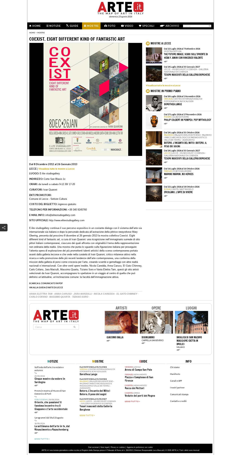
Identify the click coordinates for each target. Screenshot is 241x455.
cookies (122, 447)
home (32, 32)
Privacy (114, 447)
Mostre (93, 25)
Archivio (172, 25)
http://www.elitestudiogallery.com (67, 220)
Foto (111, 25)
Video (129, 25)
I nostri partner (177, 387)
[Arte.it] (120, 7)
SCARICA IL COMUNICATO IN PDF (46, 283)
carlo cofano (38, 297)
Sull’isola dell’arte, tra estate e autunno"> (49, 375)
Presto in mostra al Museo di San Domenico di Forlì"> (51, 400)
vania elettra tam (41, 294)
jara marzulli (82, 294)
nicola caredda (104, 294)
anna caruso (63, 294)
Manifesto (175, 374)
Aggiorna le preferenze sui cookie (140, 447)
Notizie (55, 25)
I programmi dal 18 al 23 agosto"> (52, 423)
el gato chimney (127, 294)
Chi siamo (174, 367)
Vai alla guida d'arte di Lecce (46, 287)
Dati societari (93, 447)
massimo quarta (60, 297)
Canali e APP (176, 381)
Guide (74, 25)
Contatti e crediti (178, 401)
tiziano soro (80, 297)
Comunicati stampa (179, 394)
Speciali (148, 25)
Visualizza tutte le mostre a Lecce (57, 169)
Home (36, 25)
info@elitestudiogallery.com (60, 215)
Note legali (105, 447)
